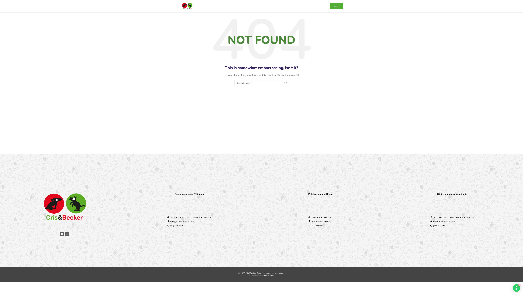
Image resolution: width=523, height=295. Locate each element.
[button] (516, 288)
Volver (336, 6)
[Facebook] (62, 234)
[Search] (286, 83)
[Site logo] (187, 6)
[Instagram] (67, 234)
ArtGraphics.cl (269, 275)
